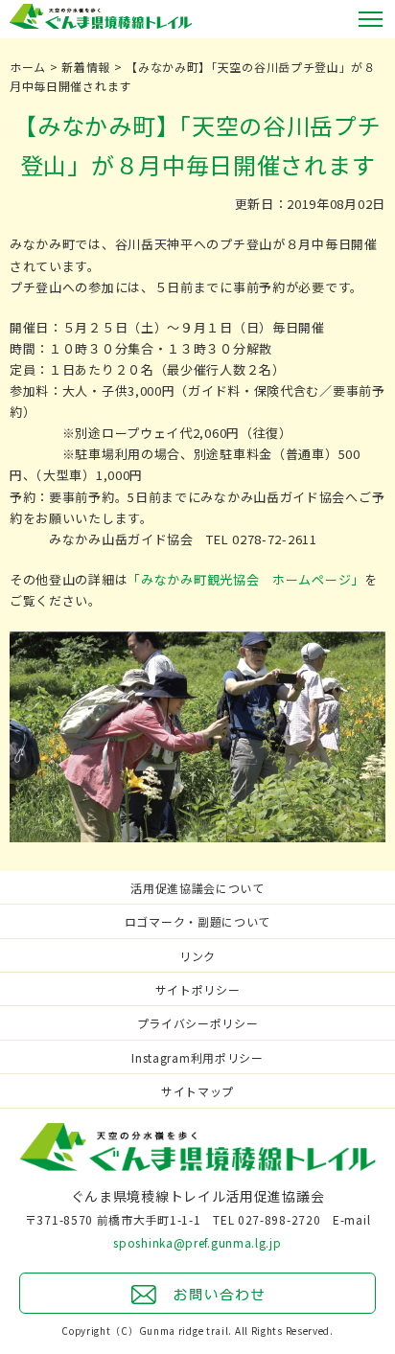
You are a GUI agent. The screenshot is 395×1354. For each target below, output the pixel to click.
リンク (197, 956)
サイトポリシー (198, 989)
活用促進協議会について (197, 888)
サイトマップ (197, 1091)
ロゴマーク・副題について (197, 921)
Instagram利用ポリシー (197, 1057)
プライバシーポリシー (198, 1023)
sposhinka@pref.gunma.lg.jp (197, 1242)
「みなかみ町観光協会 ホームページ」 (246, 579)
